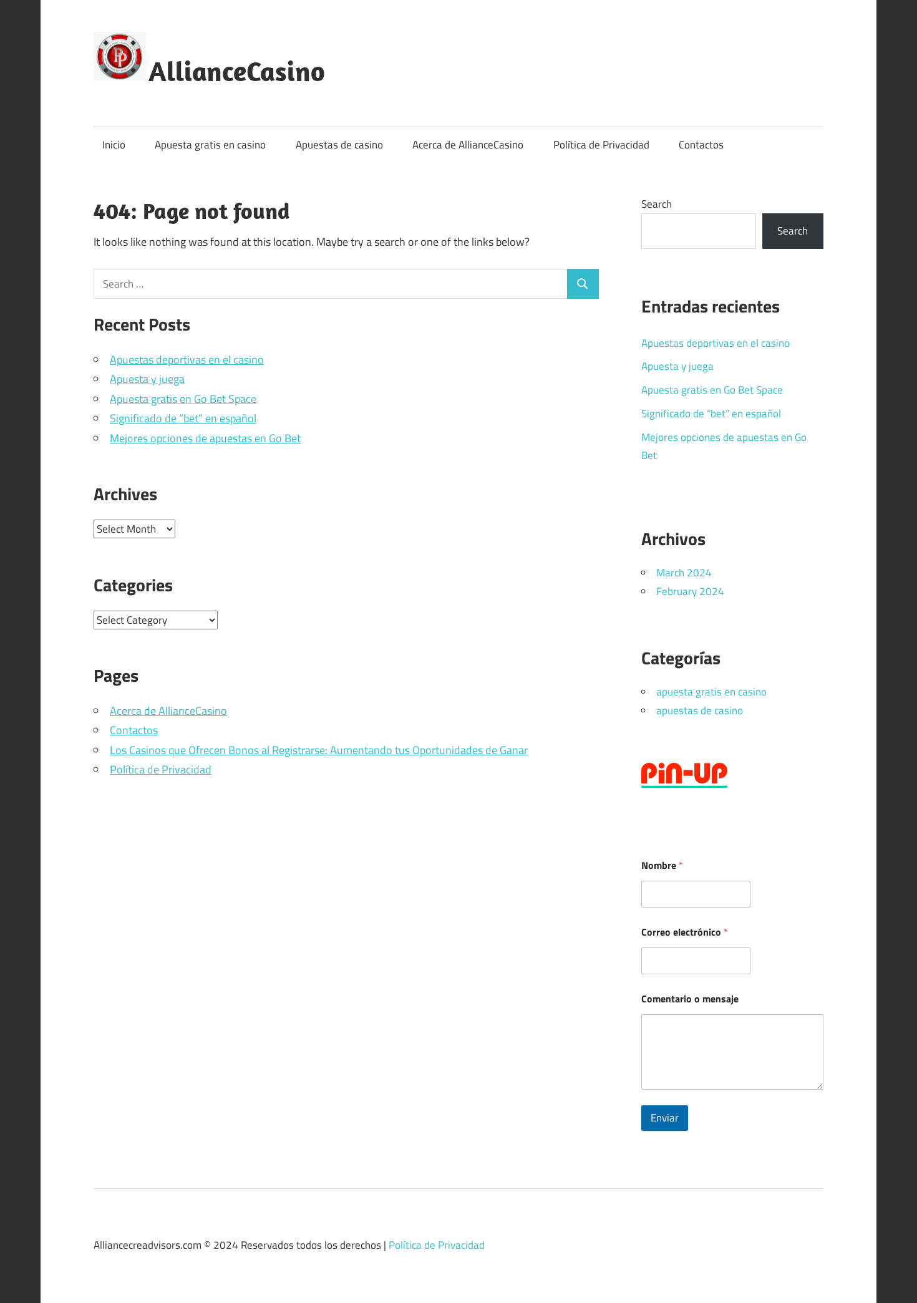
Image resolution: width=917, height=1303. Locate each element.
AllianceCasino (236, 71)
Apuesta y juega (147, 379)
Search (656, 204)
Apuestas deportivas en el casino (187, 359)
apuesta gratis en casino (711, 692)
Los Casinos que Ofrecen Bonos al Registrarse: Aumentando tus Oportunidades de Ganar (319, 750)
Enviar (665, 1118)
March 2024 (684, 572)
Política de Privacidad (601, 145)
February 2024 (690, 591)
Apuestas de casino (339, 145)
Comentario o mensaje (690, 999)
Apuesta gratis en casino (210, 145)
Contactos (701, 145)
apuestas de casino (699, 710)
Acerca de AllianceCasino (467, 145)
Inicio (113, 145)
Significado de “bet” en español (183, 418)
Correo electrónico (684, 932)
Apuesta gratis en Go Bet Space (183, 398)
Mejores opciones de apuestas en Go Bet (205, 438)
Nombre (662, 865)
